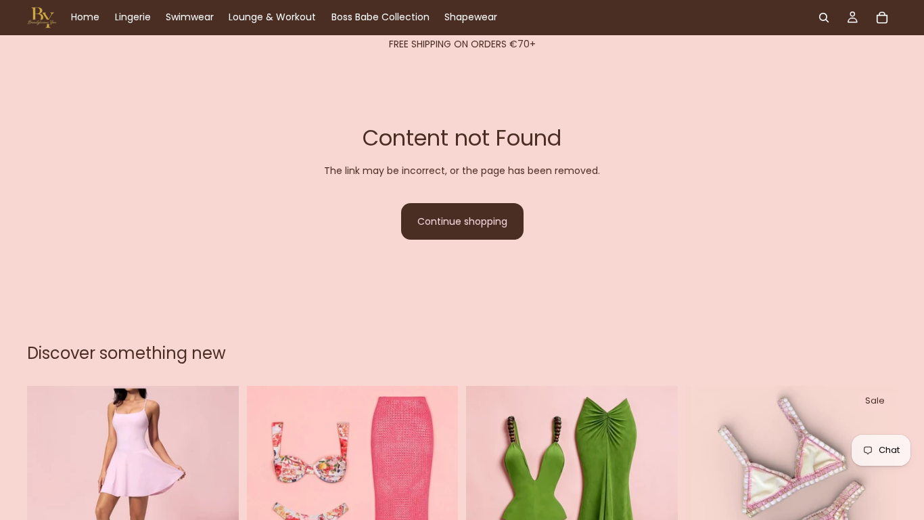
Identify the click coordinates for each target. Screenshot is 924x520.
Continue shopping (462, 221)
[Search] (824, 17)
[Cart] (882, 17)
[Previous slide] (47, 492)
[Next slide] (218, 492)
